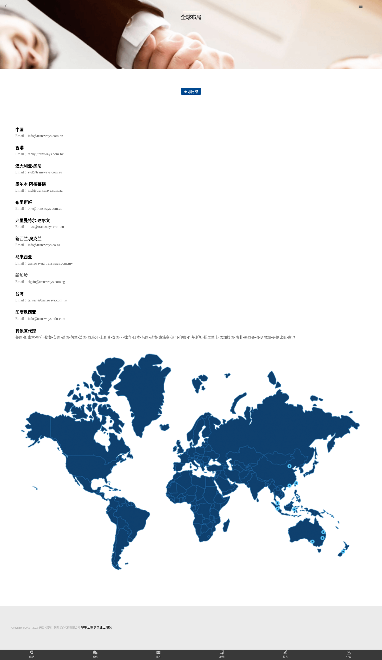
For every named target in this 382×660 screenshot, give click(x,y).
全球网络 (191, 92)
